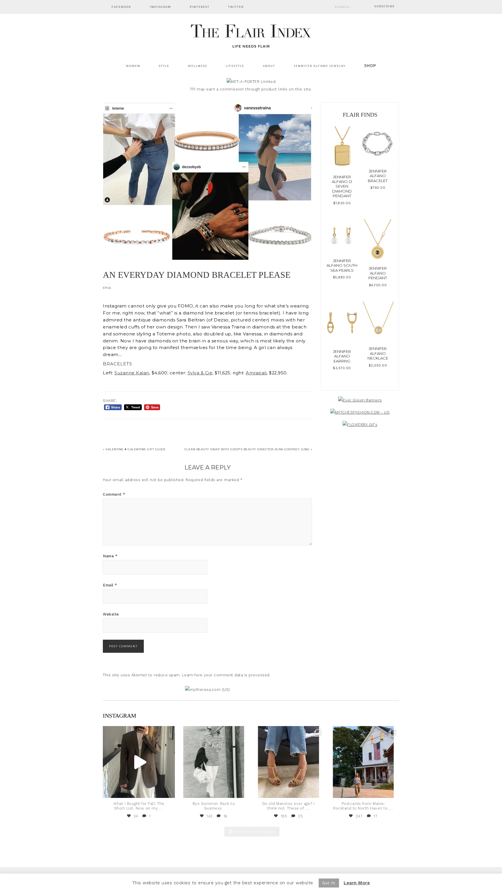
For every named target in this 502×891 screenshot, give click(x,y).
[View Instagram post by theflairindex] (169, 791)
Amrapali (256, 373)
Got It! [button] (329, 883)
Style (107, 287)
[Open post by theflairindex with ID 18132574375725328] (139, 762)
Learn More (357, 882)
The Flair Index (251, 34)
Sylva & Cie (200, 373)
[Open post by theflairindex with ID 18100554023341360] (214, 762)
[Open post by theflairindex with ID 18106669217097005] (363, 762)
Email (110, 585)
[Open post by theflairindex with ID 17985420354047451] (288, 762)
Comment (114, 494)
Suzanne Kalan (131, 373)
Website (111, 614)
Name (110, 556)
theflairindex (138, 731)
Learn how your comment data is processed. (226, 675)
